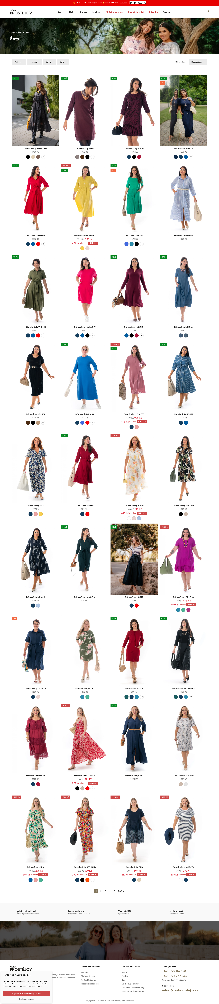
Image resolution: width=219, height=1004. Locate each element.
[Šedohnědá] (77, 157)
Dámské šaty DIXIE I (84, 688)
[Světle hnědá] (38, 423)
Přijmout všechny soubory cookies (26, 993)
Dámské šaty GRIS (134, 775)
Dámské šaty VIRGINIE (183, 505)
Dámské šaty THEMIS (35, 327)
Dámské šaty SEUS (85, 505)
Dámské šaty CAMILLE (35, 688)
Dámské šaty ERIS (134, 867)
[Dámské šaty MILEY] (35, 737)
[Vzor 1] (181, 335)
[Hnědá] (38, 157)
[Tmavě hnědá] (82, 157)
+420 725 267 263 (174, 976)
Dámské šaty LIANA (84, 414)
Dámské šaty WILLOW (85, 327)
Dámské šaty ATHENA (85, 775)
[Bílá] (129, 518)
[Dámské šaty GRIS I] (183, 197)
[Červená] (38, 244)
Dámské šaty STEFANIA (183, 688)
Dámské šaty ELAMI (134, 148)
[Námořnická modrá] (176, 157)
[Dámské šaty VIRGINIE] (183, 467)
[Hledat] (198, 12)
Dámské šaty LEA (35, 867)
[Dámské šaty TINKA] (35, 376)
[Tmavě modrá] (129, 157)
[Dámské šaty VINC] (35, 467)
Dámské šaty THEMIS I (35, 235)
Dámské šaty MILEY (35, 775)
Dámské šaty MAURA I (183, 775)
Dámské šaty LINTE (183, 148)
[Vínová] (139, 157)
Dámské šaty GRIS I (183, 235)
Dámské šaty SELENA (183, 597)
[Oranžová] (87, 880)
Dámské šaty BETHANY (85, 867)
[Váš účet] (203, 12)
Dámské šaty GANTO (134, 414)
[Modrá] (186, 157)
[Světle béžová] (33, 157)
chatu (182, 913)
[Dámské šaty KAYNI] (35, 559)
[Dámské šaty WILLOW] (85, 289)
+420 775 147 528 (174, 971)
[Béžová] (186, 514)
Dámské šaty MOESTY (183, 867)
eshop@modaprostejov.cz (180, 990)
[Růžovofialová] (188, 610)
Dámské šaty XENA (85, 148)
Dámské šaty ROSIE (134, 505)
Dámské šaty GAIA (134, 597)
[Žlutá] (82, 248)
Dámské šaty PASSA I (134, 235)
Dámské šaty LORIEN (134, 327)
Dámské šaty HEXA (183, 327)
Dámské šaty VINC (35, 505)
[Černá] (28, 157)
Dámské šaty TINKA (35, 414)
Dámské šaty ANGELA (85, 597)
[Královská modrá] (126, 244)
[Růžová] (137, 427)
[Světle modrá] (139, 518)
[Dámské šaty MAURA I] (183, 737)
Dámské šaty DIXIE (134, 688)
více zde (124, 3)
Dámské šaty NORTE (183, 414)
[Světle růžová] (87, 248)
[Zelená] (183, 610)
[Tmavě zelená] (126, 697)
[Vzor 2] (186, 335)
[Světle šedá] (186, 784)
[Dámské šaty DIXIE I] (85, 650)
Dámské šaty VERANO (85, 235)
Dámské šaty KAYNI (35, 597)
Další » (121, 891)
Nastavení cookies (26, 999)
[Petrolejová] (132, 244)
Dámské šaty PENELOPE (35, 148)
